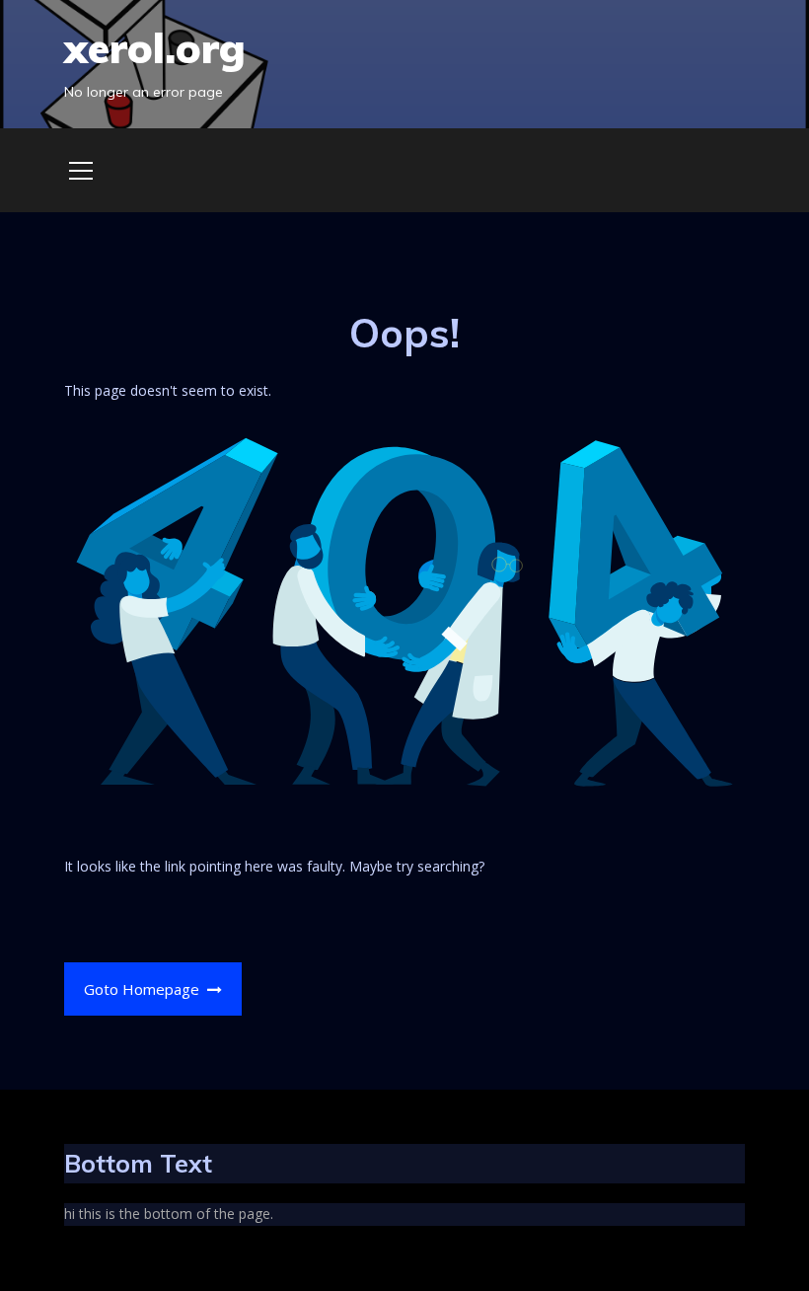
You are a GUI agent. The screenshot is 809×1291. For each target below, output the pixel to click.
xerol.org (155, 48)
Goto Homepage (143, 989)
